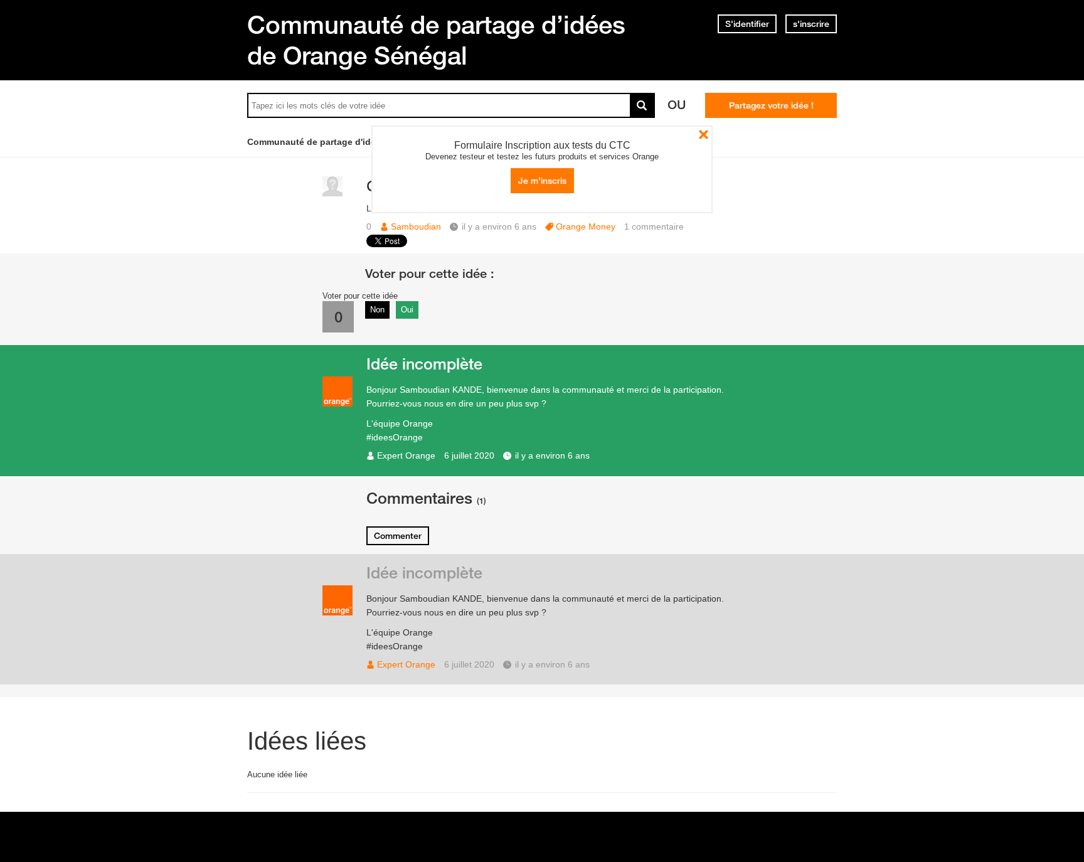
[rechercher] (642, 105)
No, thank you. (703, 134)
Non (377, 309)
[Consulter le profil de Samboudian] (332, 193)
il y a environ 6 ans (552, 455)
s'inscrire (811, 23)
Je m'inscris (542, 180)
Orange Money (585, 226)
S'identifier (747, 23)
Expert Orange (406, 455)
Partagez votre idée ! (771, 105)
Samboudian (416, 226)
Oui (407, 309)
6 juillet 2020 (469, 455)
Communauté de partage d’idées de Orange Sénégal (436, 40)
